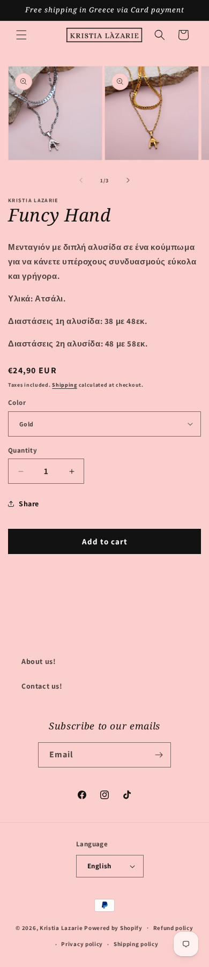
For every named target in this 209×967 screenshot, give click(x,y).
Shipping (64, 384)
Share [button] (29, 503)
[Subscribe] (158, 754)
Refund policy (173, 928)
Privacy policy (82, 944)
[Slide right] (128, 180)
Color (17, 402)
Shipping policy (136, 944)
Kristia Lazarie (61, 927)
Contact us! (42, 686)
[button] (21, 35)
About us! (38, 661)
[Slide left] (81, 180)
